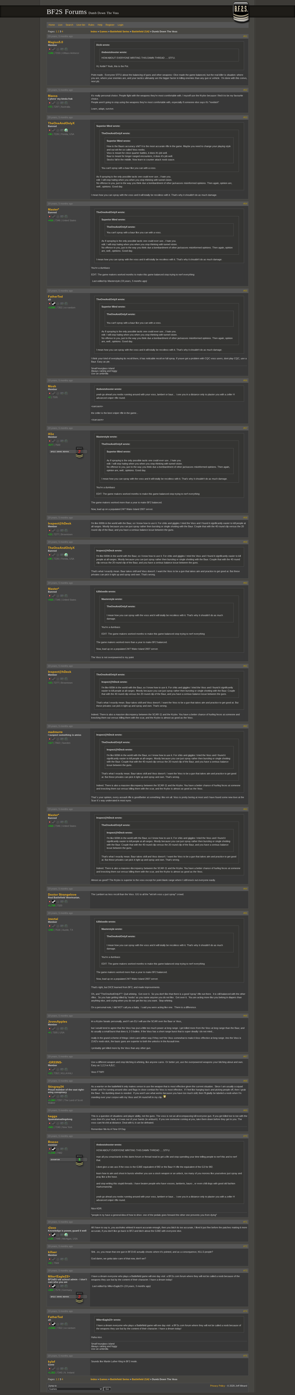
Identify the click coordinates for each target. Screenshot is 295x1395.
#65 (245, 913)
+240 (50, 930)
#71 (245, 1222)
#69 (245, 1110)
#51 (245, 36)
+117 (50, 743)
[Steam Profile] (54, 304)
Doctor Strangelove (62, 894)
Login (120, 25)
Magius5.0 (55, 42)
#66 (245, 1015)
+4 (49, 1032)
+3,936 (51, 307)
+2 (49, 397)
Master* (53, 209)
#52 (245, 90)
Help (100, 25)
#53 (245, 117)
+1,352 (51, 1372)
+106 (50, 53)
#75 (245, 1355)
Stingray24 (56, 1086)
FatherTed (55, 296)
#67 (245, 1056)
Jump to (52, 1385)
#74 (245, 1311)
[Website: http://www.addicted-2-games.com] (66, 1235)
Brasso (53, 1142)
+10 (50, 1073)
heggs (52, 1116)
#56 (245, 380)
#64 (245, 888)
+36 (50, 134)
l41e (51, 434)
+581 (50, 1127)
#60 (245, 583)
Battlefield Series (119, 31)
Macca (52, 95)
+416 (50, 220)
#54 (245, 203)
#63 (245, 809)
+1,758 (51, 905)
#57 (245, 428)
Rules (91, 25)
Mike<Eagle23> (59, 1276)
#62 (245, 726)
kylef (51, 1361)
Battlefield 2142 (140, 31)
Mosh (52, 386)
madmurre (55, 732)
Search (69, 25)
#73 (245, 1270)
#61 (245, 666)
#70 (245, 1136)
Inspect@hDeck (59, 523)
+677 (50, 445)
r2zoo (52, 1227)
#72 (245, 1246)
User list (80, 25)
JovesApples (57, 1021)
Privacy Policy (217, 1385)
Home (52, 25)
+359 (50, 1290)
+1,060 (51, 1100)
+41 (50, 1263)
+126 (50, 1238)
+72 (50, 106)
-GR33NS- (55, 1062)
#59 (245, 542)
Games (104, 31)
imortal (53, 919)
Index (94, 31)
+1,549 (51, 1153)
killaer (52, 1252)
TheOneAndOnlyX (61, 123)
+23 (50, 534)
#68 (245, 1081)
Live (60, 25)
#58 (245, 517)
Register (110, 25)
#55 (245, 290)
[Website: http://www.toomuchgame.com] (66, 131)
